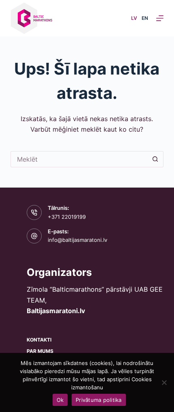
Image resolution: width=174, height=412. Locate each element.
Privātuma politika (99, 400)
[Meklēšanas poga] (155, 159)
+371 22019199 (67, 216)
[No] (164, 382)
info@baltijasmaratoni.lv (77, 240)
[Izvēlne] (159, 18)
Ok (60, 400)
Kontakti (39, 340)
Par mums (40, 351)
